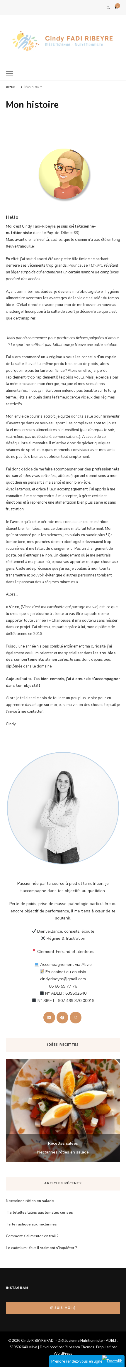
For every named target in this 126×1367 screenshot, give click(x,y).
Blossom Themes (79, 1346)
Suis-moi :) (65, 1308)
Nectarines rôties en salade (63, 1152)
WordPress (63, 1353)
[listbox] (63, 1110)
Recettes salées (63, 1143)
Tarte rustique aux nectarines (31, 1224)
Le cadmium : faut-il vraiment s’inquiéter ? (41, 1247)
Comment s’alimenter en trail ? (32, 1235)
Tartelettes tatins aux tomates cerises (39, 1212)
